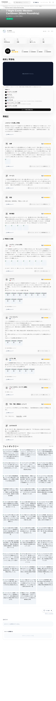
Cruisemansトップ (6, 6)
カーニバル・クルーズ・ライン (17, 6)
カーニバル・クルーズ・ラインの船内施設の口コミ (39, 232)
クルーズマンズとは (44, 2)
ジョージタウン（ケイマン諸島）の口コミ (41, 394)
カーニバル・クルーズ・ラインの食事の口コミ (40, 166)
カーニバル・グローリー (29, 6)
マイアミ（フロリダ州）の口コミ (42, 271)
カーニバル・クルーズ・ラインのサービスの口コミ (39, 188)
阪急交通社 (19, 416)
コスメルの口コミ (45, 309)
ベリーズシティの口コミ (44, 350)
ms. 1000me (9, 30)
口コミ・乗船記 (39, 6)
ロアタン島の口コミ (45, 379)
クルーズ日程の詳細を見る (28, 109)
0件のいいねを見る (49, 613)
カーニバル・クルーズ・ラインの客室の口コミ (40, 204)
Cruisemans (5, 2)
